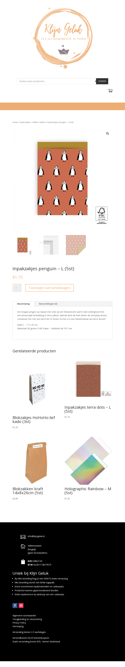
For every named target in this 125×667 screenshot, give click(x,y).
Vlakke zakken (39, 122)
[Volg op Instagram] (21, 605)
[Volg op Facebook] (14, 605)
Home (15, 122)
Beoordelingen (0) (48, 303)
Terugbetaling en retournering (27, 619)
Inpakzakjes (25, 122)
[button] (107, 133)
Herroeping (17, 626)
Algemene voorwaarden (24, 615)
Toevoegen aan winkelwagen (49, 288)
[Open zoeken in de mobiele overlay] (62, 81)
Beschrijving (23, 303)
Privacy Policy (19, 622)
